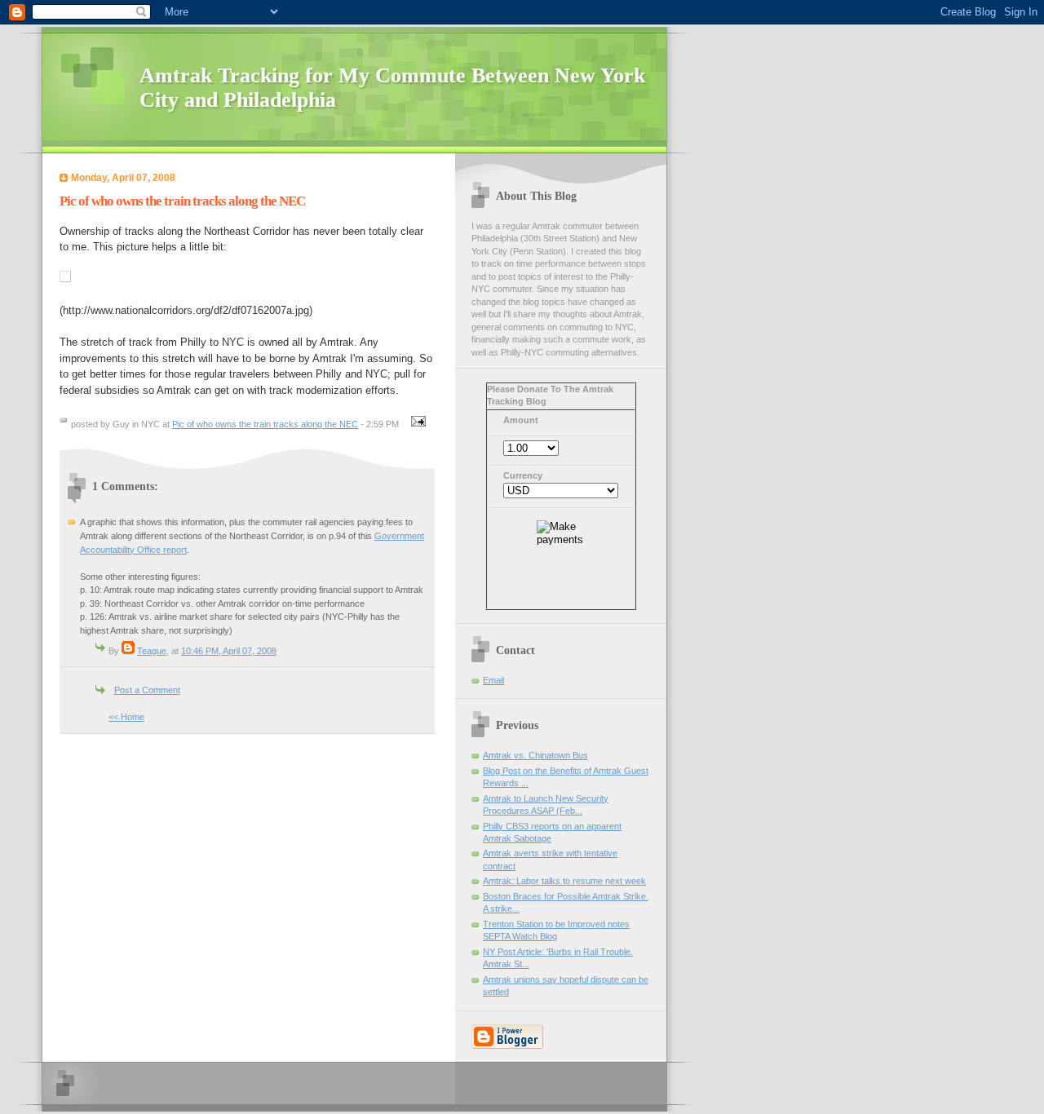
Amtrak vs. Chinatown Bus (535, 755)
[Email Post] (416, 424)
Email (493, 680)
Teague (151, 651)
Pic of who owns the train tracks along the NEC (265, 424)
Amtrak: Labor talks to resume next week (564, 881)
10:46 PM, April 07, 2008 (228, 651)
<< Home (126, 717)
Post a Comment (147, 690)
